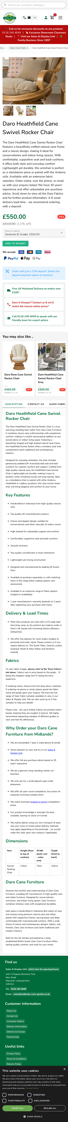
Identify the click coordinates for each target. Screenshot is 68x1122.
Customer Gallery (15, 1021)
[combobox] (34, 232)
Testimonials (13, 1036)
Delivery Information (17, 1026)
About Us (11, 1010)
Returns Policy (14, 1064)
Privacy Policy (13, 1053)
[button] (34, 1116)
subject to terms (39, 801)
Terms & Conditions (16, 1058)
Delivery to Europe (16, 1031)
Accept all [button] (18, 1108)
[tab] (14, 404)
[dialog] (34, 1094)
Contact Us (12, 1016)
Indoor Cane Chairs (18, 48)
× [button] (64, 1069)
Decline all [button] (50, 1108)
